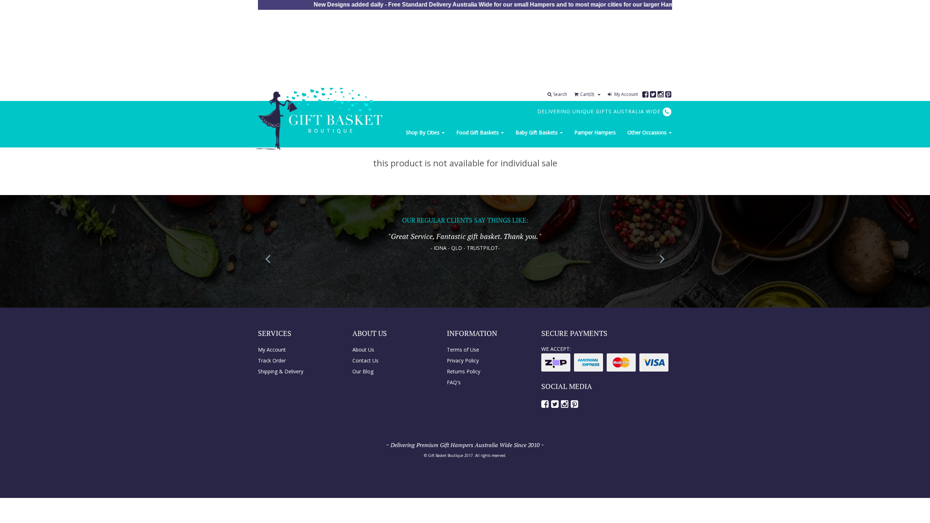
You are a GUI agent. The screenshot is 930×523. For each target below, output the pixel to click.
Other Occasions (647, 132)
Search (560, 94)
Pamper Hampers (595, 132)
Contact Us (365, 360)
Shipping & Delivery (280, 371)
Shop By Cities (423, 132)
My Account (625, 94)
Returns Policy (463, 371)
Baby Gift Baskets (537, 132)
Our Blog (362, 371)
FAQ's (454, 382)
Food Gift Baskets (478, 132)
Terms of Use (463, 349)
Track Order (272, 360)
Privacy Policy (463, 360)
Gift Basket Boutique (445, 455)
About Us (363, 349)
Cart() (587, 94)
